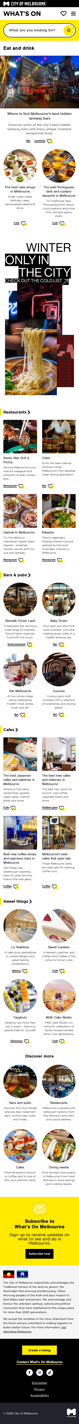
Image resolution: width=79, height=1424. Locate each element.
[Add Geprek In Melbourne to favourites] (21, 560)
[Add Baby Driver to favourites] (62, 644)
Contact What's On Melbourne (40, 1362)
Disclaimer (39, 1383)
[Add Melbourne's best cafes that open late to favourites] (55, 886)
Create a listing (39, 1350)
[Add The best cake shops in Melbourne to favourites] (24, 223)
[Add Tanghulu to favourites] (27, 1041)
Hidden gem (50, 807)
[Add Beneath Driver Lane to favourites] (30, 644)
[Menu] (73, 13)
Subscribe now (39, 1253)
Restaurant (10, 485)
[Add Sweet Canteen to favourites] (62, 971)
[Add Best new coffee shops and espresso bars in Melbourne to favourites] (16, 886)
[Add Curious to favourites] (62, 715)
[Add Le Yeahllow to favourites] (25, 971)
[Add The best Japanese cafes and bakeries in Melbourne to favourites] (13, 808)
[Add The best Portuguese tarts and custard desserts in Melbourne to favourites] (62, 223)
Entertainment (16, 644)
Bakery (16, 970)
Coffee (7, 886)
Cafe (16, 222)
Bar (28, 140)
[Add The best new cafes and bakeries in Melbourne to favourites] (62, 808)
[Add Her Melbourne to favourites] (23, 715)
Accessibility (39, 1395)
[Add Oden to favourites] (51, 486)
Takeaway (16, 1040)
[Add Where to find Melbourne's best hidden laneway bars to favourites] (50, 141)
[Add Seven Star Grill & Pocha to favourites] (21, 486)
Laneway (39, 140)
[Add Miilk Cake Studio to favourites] (62, 1041)
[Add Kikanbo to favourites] (60, 560)
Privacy (39, 1389)
